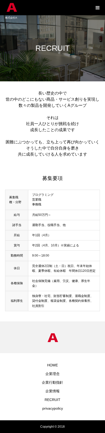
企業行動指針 (52, 382)
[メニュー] (97, 7)
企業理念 (52, 374)
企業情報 (52, 391)
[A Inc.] (47, 7)
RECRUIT (52, 400)
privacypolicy (52, 408)
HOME (52, 365)
